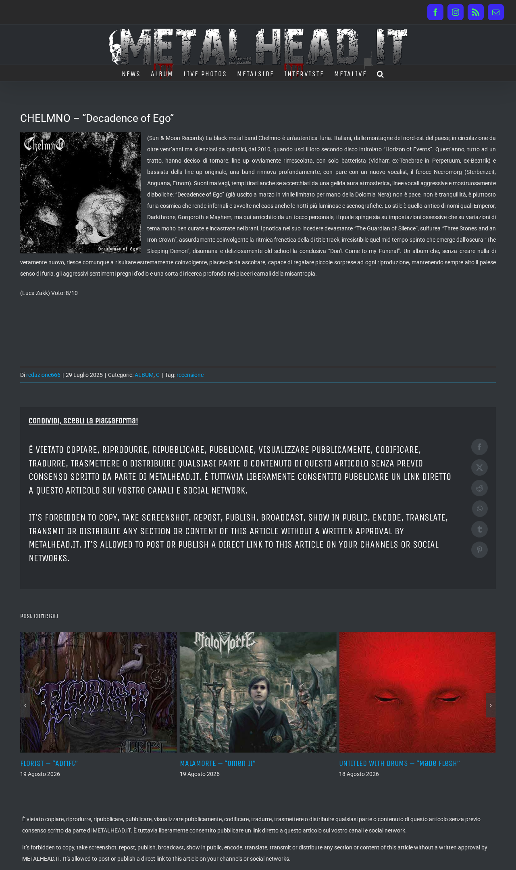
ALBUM (144, 375)
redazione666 (43, 375)
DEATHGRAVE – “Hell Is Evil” (427, 763)
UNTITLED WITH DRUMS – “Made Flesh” (283, 763)
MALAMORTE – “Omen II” (101, 763)
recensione (190, 375)
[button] (381, 73)
